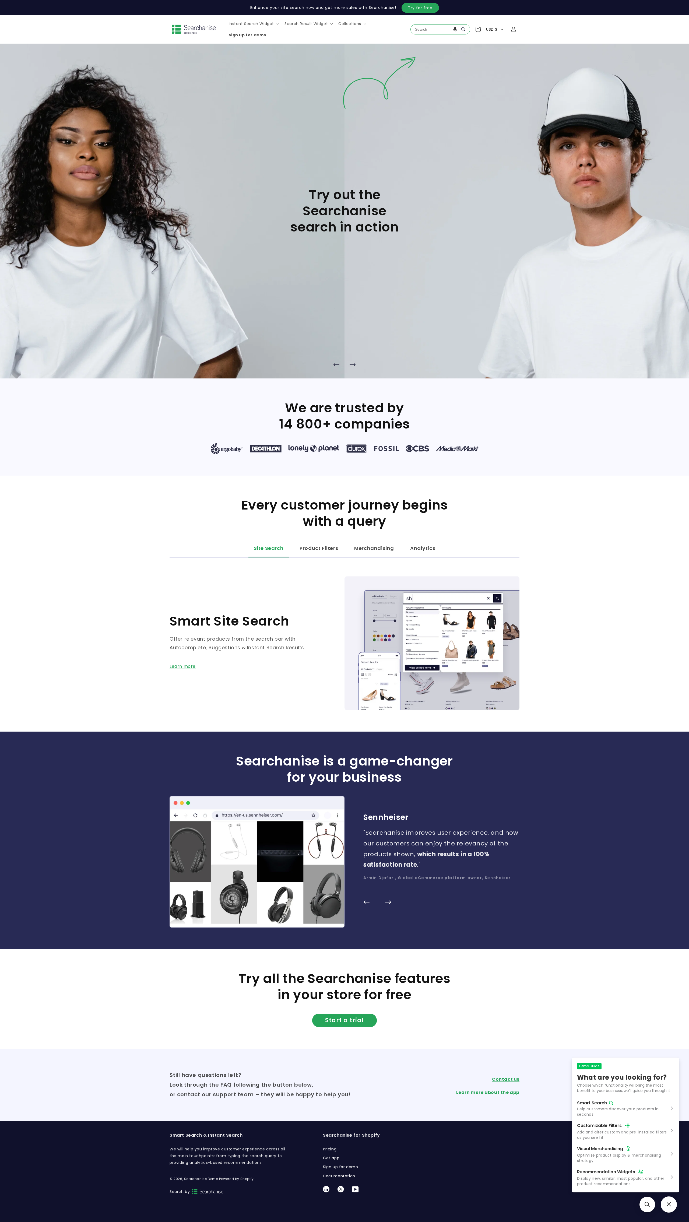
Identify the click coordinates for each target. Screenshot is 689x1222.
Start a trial (344, 1020)
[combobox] (440, 29)
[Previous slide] (336, 364)
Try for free (420, 7)
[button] (254, 23)
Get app (331, 1158)
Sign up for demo (340, 1167)
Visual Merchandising (600, 1149)
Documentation (339, 1176)
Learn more (183, 666)
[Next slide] (352, 364)
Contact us (505, 1079)
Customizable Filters (599, 1125)
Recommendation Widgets (606, 1172)
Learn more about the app (487, 1092)
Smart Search (592, 1103)
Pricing (329, 1149)
